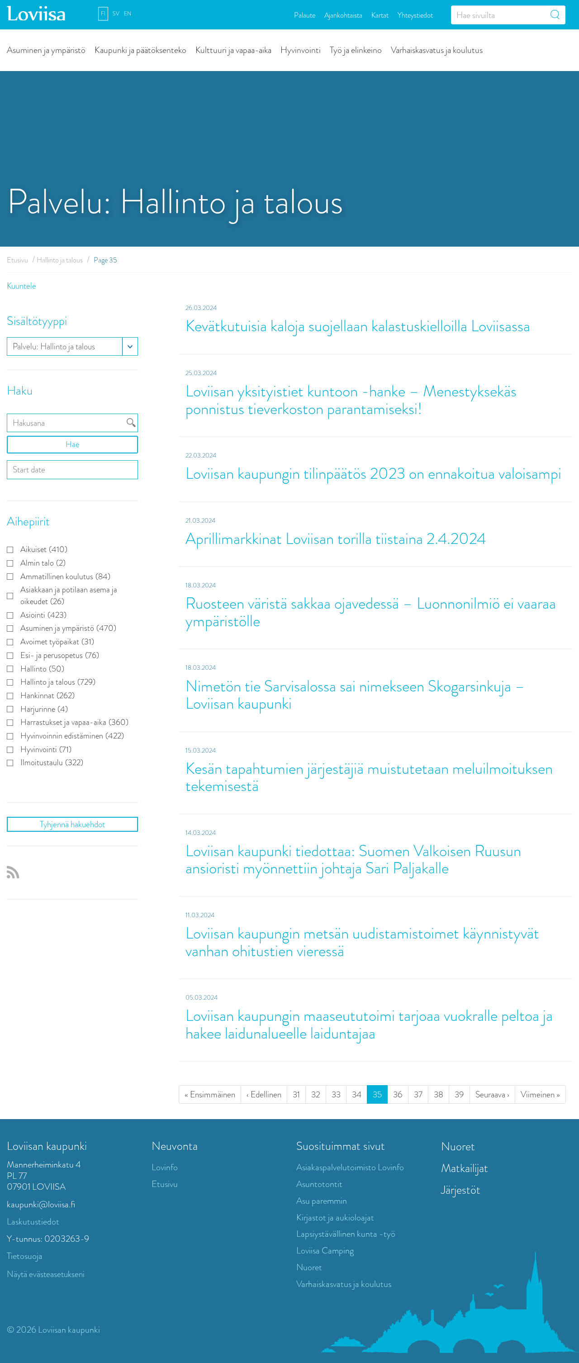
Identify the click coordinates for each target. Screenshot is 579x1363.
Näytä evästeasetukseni (46, 1274)
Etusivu (17, 260)
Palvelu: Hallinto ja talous (54, 346)
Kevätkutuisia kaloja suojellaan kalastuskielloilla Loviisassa (359, 326)
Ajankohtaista (343, 15)
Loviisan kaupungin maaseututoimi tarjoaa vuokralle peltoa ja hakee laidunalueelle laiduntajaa (369, 1024)
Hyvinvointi (300, 49)
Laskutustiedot (33, 1221)
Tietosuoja (25, 1256)
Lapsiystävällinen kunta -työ (345, 1233)
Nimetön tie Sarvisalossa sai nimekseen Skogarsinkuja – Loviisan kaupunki (355, 695)
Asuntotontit (319, 1184)
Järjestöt (460, 1189)
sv (116, 14)
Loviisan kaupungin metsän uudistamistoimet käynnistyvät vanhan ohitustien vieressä (362, 942)
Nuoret (309, 1267)
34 (356, 1094)
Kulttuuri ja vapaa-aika (233, 49)
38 (438, 1094)
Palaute (304, 15)
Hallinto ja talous (60, 260)
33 (336, 1094)
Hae (72, 444)
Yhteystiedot (415, 15)
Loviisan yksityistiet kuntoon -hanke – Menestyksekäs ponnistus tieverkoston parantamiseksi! (351, 400)
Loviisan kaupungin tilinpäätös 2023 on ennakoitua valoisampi (373, 473)
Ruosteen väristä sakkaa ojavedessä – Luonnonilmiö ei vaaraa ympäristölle (370, 612)
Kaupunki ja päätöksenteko (140, 49)
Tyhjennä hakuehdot (72, 824)
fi (103, 14)
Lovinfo (165, 1167)
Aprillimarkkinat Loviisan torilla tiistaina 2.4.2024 (335, 538)
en (127, 14)
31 (296, 1094)
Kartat (380, 15)
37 (418, 1094)
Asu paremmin (321, 1200)
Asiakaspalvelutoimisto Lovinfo (350, 1167)
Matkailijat (464, 1168)
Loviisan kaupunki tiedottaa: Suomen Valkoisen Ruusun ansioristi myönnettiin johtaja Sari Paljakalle (353, 859)
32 (315, 1094)
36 (398, 1094)
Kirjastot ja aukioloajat (335, 1217)
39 (459, 1094)
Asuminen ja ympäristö (46, 49)
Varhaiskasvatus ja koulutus (437, 49)
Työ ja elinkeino (356, 49)
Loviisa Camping (325, 1250)
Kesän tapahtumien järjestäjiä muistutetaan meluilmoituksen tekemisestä (369, 777)
